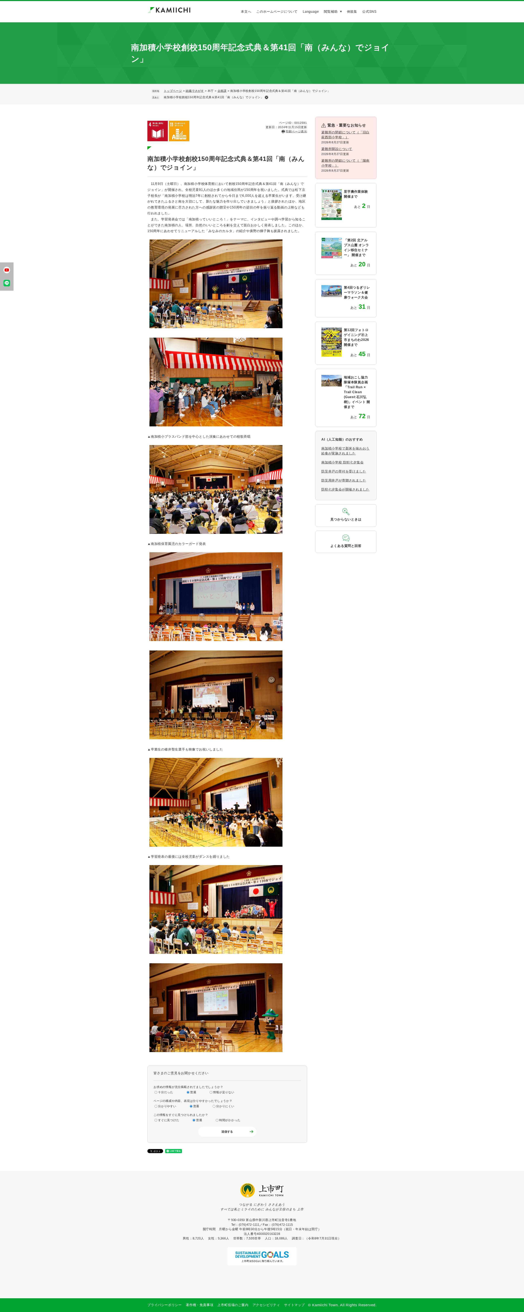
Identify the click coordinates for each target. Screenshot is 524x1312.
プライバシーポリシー (164, 1305)
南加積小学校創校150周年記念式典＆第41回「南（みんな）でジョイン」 (214, 97)
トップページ (173, 90)
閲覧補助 (331, 11)
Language (311, 11)
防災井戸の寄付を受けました (343, 471)
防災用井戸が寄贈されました (343, 480)
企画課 (222, 90)
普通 (193, 1092)
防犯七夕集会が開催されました (345, 489)
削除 (266, 97)
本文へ (246, 11)
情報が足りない (223, 1092)
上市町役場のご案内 (232, 1305)
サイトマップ (294, 1305)
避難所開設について (336, 149)
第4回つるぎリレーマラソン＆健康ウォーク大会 (357, 292)
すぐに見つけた (168, 1120)
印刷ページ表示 (296, 131)
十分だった (165, 1092)
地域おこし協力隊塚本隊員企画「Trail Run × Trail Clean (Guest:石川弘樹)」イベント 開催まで (357, 392)
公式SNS (369, 11)
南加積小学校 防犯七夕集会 (342, 462)
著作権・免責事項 (199, 1305)
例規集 (352, 11)
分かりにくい (225, 1106)
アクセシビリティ (266, 1305)
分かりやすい (167, 1106)
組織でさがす (195, 90)
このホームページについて (277, 11)
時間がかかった (230, 1120)
